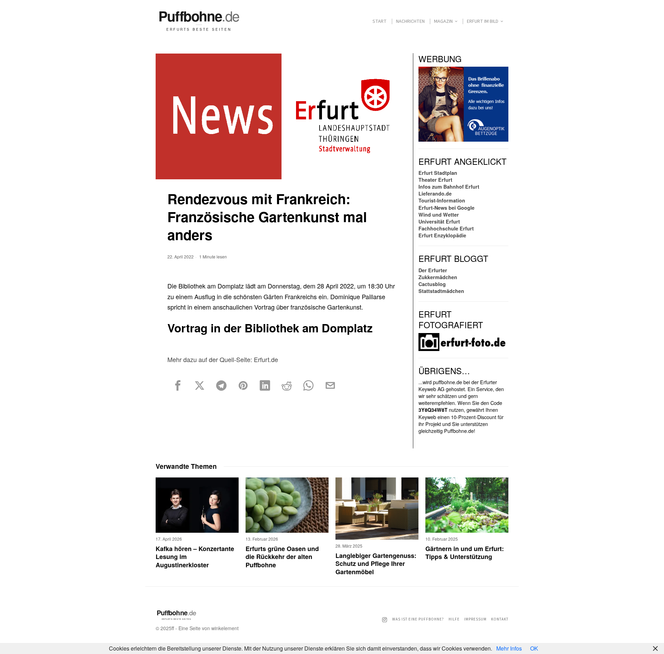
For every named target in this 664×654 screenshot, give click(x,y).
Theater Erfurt (435, 179)
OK (534, 648)
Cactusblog (432, 284)
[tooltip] (177, 385)
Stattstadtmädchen (441, 290)
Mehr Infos (509, 648)
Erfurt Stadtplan (437, 172)
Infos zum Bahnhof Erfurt (448, 186)
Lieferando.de (435, 193)
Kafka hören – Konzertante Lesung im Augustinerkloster (195, 557)
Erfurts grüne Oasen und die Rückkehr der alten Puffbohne (282, 557)
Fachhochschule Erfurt (446, 228)
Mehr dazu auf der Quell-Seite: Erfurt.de (222, 359)
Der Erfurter (432, 270)
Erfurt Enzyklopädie (442, 235)
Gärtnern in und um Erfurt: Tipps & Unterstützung (464, 553)
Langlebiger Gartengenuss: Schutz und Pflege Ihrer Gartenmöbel (375, 564)
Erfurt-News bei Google (446, 207)
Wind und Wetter (438, 214)
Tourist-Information (441, 200)
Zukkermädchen (437, 277)
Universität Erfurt (439, 221)
